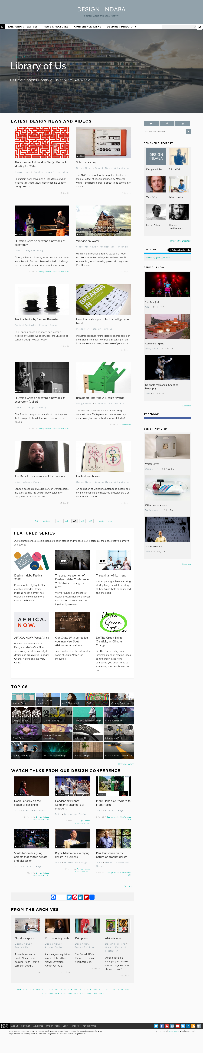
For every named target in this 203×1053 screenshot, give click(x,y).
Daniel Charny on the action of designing (27, 802)
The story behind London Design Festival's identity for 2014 (41, 164)
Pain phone (82, 938)
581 (90, 520)
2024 (31, 989)
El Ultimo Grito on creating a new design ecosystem (40, 243)
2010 (120, 989)
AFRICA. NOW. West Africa (31, 637)
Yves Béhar (152, 197)
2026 (18, 989)
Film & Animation (113, 720)
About (14, 1026)
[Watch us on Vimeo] (183, 1026)
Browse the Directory (180, 240)
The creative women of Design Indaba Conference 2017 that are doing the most (72, 581)
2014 (94, 989)
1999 (94, 993)
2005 (63, 993)
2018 (69, 989)
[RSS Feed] (193, 1026)
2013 (101, 989)
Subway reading (86, 162)
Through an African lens (111, 575)
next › (101, 521)
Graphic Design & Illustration (51, 171)
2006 (56, 993)
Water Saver (152, 464)
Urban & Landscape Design (118, 755)
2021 (50, 989)
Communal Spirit (154, 343)
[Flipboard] (86, 897)
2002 (82, 993)
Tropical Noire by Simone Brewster (37, 319)
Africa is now (113, 938)
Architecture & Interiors (114, 246)
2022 (44, 989)
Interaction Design (22, 755)
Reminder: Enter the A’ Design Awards (100, 398)
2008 (44, 993)
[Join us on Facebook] (167, 123)
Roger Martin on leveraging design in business (72, 855)
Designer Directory (121, 26)
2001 (88, 993)
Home (2, 26)
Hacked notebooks (88, 476)
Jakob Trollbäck (153, 546)
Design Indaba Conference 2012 (41, 874)
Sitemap (75, 1026)
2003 (75, 993)
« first (36, 521)
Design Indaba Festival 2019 (28, 577)
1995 (101, 993)
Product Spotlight (25, 324)
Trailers (19, 407)
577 (59, 520)
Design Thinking (33, 250)
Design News (22, 171)
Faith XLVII (174, 169)
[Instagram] (172, 1026)
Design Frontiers (115, 943)
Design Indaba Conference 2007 (82, 870)
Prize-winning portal (57, 938)
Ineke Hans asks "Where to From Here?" (113, 802)
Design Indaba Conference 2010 (82, 821)
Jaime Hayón (176, 197)
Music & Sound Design (55, 755)
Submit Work (53, 1026)
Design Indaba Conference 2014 (54, 271)
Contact (25, 1026)
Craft (89, 703)
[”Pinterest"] (182, 123)
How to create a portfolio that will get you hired (102, 321)
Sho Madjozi (152, 302)
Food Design (19, 738)
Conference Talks (87, 26)
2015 (88, 989)
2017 (75, 989)
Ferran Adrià (153, 225)
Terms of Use (89, 1026)
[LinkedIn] (80, 897)
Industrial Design (83, 738)
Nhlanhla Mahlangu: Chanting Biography (161, 386)
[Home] (101, 10)
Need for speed (25, 938)
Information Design (114, 738)
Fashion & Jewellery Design (88, 720)
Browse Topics (126, 764)
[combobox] (179, 27)
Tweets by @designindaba (157, 257)
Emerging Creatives (23, 26)
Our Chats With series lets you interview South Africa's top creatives (71, 641)
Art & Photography (71, 703)
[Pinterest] (74, 897)
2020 (56, 989)
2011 (113, 989)
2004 (69, 993)
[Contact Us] (199, 1026)
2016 (82, 989)
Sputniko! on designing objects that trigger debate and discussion (30, 856)
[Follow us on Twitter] (151, 123)
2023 (37, 989)
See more (129, 886)
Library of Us (38, 65)
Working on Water (87, 241)
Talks (17, 250)
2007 (50, 993)
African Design (32, 481)
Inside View (83, 328)
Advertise (38, 1026)
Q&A (17, 481)
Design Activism (20, 720)
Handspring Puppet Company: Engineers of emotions (69, 804)
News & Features (55, 26)
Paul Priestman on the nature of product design (111, 855)
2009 (126, 989)
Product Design (48, 324)
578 (67, 520)
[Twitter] (69, 897)
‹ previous (46, 521)
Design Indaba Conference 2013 (41, 818)
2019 (63, 989)
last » (110, 521)
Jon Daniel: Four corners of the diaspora (40, 476)
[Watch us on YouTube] (178, 1026)
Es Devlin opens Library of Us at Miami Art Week (50, 80)
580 (82, 520)
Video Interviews (86, 246)
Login (66, 1026)
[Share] (92, 897)
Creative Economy (120, 703)
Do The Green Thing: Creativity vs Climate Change (109, 641)
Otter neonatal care (156, 505)
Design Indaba (154, 169)
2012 (107, 989)
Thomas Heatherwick (176, 226)
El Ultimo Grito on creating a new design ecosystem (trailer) (40, 399)
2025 (25, 989)
